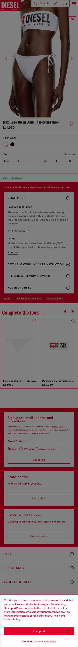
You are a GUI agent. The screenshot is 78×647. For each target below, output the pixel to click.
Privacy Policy (51, 615)
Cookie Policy (12, 619)
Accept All (39, 631)
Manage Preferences (16, 615)
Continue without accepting (39, 641)
